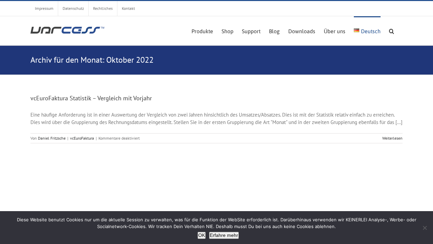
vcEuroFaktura (82, 138)
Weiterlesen (392, 138)
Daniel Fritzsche (52, 138)
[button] (391, 30)
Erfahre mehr (224, 235)
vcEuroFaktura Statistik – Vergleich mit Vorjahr (91, 98)
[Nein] (424, 227)
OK (201, 235)
